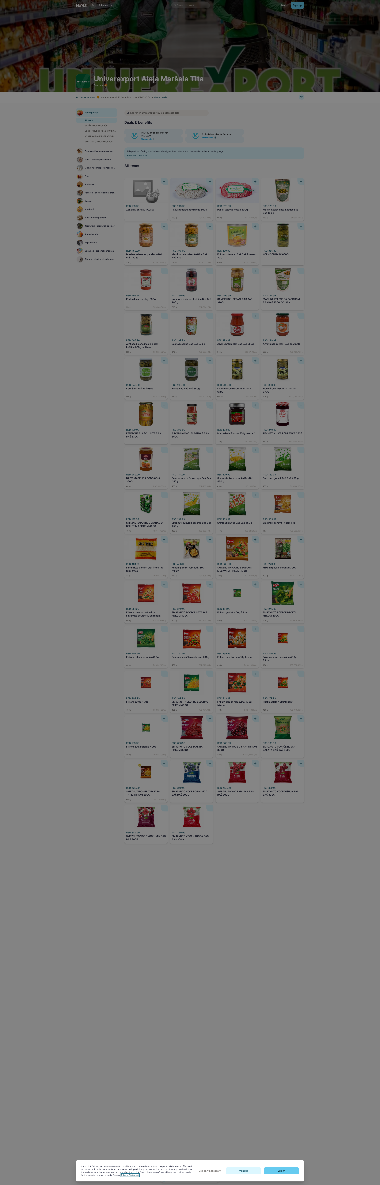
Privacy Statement (130, 1175)
